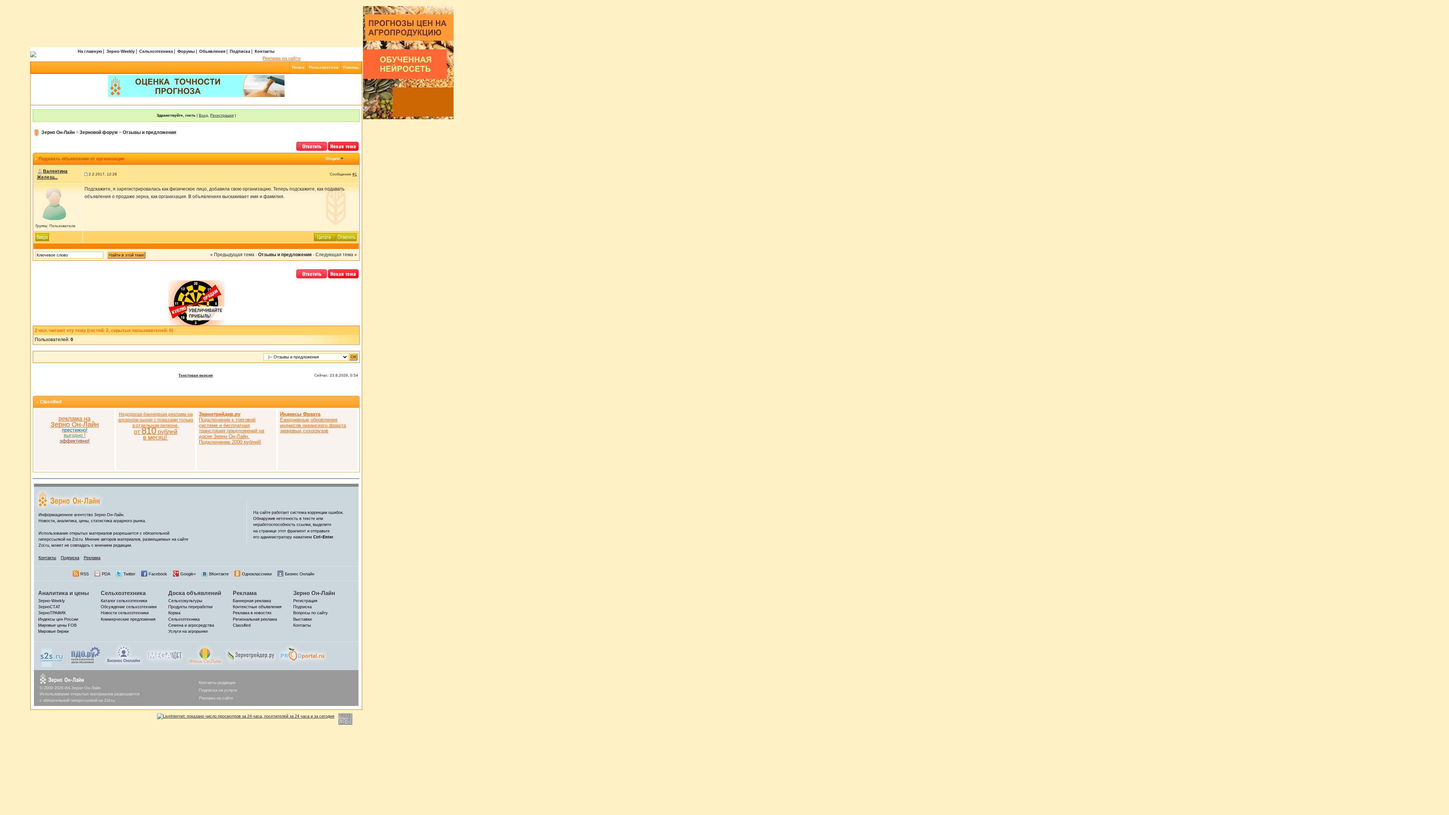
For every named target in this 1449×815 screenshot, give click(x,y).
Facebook (158, 574)
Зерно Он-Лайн (58, 132)
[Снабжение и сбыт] (52, 655)
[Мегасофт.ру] (164, 654)
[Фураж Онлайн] (204, 654)
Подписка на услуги (218, 690)
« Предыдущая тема (232, 254)
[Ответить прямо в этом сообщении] (347, 237)
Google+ (188, 574)
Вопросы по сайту (310, 612)
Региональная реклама (255, 619)
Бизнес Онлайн (299, 574)
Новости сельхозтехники (125, 612)
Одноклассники (257, 574)
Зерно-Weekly (120, 51)
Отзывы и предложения (149, 132)
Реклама (92, 557)
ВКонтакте (219, 574)
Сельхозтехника (156, 51)
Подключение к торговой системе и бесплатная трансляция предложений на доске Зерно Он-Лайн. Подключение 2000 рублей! (231, 428)
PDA (106, 574)
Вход (203, 115)
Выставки (302, 619)
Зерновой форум (99, 132)
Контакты (264, 51)
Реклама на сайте (282, 58)
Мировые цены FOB (57, 625)
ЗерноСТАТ (49, 606)
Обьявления (212, 51)
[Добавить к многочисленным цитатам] (325, 237)
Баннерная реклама (252, 600)
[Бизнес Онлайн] (123, 654)
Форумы (186, 51)
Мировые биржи (53, 631)
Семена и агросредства (191, 625)
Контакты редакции (217, 682)
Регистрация (222, 115)
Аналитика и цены (63, 593)
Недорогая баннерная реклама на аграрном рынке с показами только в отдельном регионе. (155, 426)
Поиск (298, 67)
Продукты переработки (190, 606)
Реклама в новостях (252, 612)
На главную (90, 51)
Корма (174, 612)
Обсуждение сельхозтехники (129, 606)
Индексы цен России (58, 619)
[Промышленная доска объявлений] (85, 655)
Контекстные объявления (257, 606)
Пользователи (323, 67)
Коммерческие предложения (128, 619)
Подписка (240, 51)
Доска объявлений (194, 593)
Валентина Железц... (52, 174)
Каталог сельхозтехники (124, 600)
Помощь (351, 67)
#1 (354, 174)
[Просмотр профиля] (54, 204)
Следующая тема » (336, 254)
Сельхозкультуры (185, 600)
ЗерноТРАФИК (52, 612)
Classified (51, 401)
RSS (84, 574)
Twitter (129, 574)
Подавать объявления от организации (81, 158)
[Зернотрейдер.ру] (251, 654)
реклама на (74, 418)
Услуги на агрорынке (188, 631)
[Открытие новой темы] (344, 145)
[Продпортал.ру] (302, 654)
